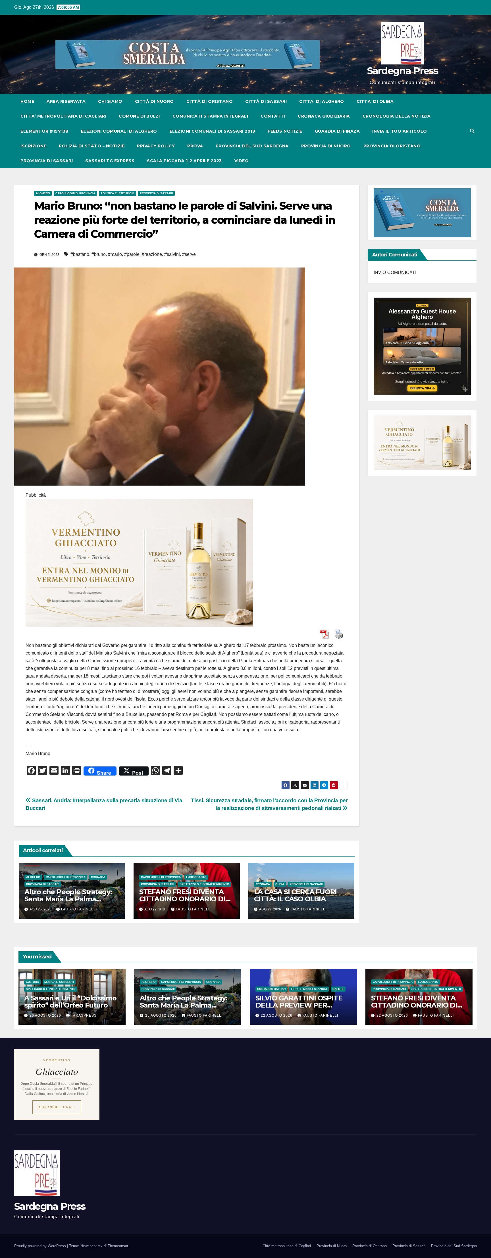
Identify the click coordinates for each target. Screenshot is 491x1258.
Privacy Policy (156, 146)
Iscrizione (33, 146)
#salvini (172, 254)
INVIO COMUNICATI (395, 272)
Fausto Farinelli (79, 909)
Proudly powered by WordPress (40, 1246)
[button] (472, 131)
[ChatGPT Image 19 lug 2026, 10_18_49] (139, 562)
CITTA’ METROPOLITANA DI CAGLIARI (63, 116)
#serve (189, 254)
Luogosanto (196, 877)
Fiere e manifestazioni (309, 988)
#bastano (79, 254)
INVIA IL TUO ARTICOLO (399, 131)
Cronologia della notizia (397, 116)
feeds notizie (285, 131)
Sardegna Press (402, 71)
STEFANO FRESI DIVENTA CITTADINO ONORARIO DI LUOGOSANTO (182, 899)
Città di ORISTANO (209, 101)
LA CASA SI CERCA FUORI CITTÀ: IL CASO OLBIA (295, 895)
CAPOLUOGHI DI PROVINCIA (75, 193)
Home (27, 101)
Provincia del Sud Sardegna (454, 1246)
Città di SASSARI (266, 101)
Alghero (43, 193)
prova (195, 146)
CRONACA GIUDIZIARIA (324, 116)
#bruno (98, 254)
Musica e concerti (59, 981)
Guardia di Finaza (337, 131)
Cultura (32, 981)
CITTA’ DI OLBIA (375, 101)
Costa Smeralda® (271, 988)
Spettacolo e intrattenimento (204, 884)
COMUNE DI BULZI (139, 116)
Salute (338, 988)
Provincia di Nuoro (332, 1246)
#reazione (152, 254)
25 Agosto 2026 (161, 1015)
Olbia (279, 884)
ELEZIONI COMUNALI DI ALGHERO (119, 131)
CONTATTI (273, 116)
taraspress (84, 1015)
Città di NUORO (154, 101)
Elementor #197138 (44, 131)
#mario (115, 254)
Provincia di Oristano (369, 1246)
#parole (132, 254)
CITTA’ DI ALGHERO (321, 101)
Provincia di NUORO (326, 146)
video (241, 160)
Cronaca (98, 877)
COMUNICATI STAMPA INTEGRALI (210, 116)
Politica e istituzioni (117, 193)
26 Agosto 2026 (46, 1015)
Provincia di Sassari (156, 193)
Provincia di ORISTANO (392, 146)
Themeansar (118, 1246)
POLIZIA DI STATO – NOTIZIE (91, 146)
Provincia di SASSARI (46, 160)
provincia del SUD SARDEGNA (252, 146)
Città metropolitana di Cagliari (287, 1246)
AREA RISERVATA (66, 101)
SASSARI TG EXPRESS (109, 160)
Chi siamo (110, 101)
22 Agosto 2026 (277, 1015)
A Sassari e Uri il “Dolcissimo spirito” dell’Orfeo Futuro (70, 1001)
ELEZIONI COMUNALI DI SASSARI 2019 (212, 131)
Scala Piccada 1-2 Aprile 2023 (184, 160)
